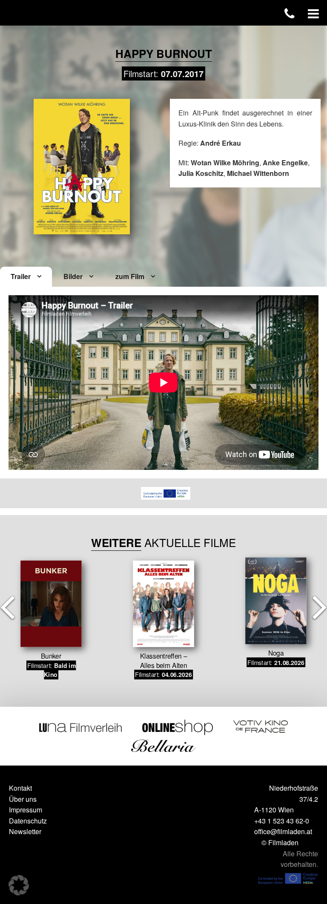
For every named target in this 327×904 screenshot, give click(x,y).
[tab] (26, 277)
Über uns (23, 799)
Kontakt (20, 788)
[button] (18, 885)
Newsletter (25, 831)
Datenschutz (28, 821)
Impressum (25, 810)
